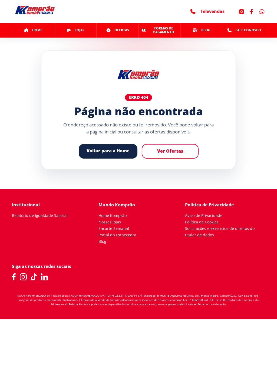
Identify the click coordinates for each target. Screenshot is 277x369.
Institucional (26, 205)
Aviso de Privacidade (203, 215)
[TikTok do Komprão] (34, 277)
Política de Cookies (202, 221)
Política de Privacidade (209, 205)
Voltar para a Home (108, 151)
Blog (102, 241)
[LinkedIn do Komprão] (44, 277)
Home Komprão (112, 215)
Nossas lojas (109, 221)
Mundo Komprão (116, 205)
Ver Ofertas (170, 151)
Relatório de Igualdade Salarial (40, 215)
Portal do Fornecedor (117, 234)
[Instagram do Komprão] (23, 277)
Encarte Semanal (113, 228)
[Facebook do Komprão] (14, 277)
